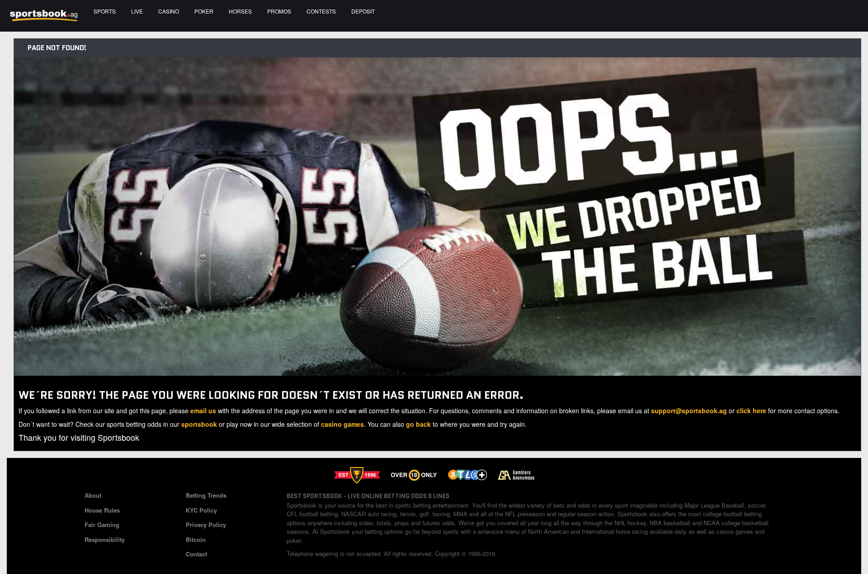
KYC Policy (201, 510)
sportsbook (199, 424)
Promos (279, 11)
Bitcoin (196, 539)
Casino (168, 11)
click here (751, 410)
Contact (196, 554)
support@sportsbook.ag (689, 410)
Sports (105, 11)
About (93, 495)
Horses (240, 11)
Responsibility (105, 539)
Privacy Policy (206, 524)
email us (203, 410)
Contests (321, 11)
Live (137, 11)
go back (418, 424)
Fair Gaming (102, 524)
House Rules (102, 510)
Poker (203, 11)
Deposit (363, 11)
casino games (342, 424)
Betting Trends (206, 495)
